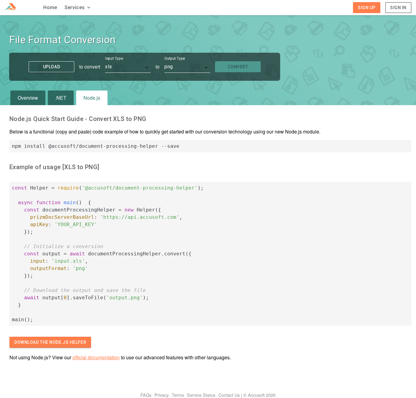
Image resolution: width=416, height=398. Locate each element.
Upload (51, 66)
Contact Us (229, 395)
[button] (78, 8)
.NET (60, 97)
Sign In (398, 7)
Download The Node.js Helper (50, 342)
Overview (28, 97)
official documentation (96, 357)
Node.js (91, 97)
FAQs (145, 395)
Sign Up (366, 7)
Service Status (201, 395)
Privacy (161, 395)
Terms (178, 395)
